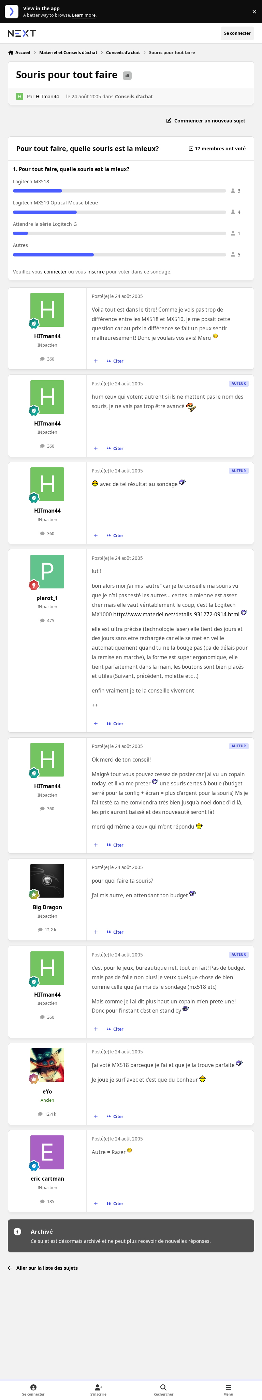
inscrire (96, 271)
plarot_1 (47, 598)
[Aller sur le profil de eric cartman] (47, 1152)
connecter (55, 271)
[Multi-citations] (95, 361)
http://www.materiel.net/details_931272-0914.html (176, 614)
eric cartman (47, 1178)
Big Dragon (47, 907)
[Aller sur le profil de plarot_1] (47, 571)
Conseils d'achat (134, 96)
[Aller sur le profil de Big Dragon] (47, 881)
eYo (47, 1091)
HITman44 (47, 96)
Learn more (13, 12)
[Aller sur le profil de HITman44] (19, 96)
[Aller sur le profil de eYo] (47, 1065)
